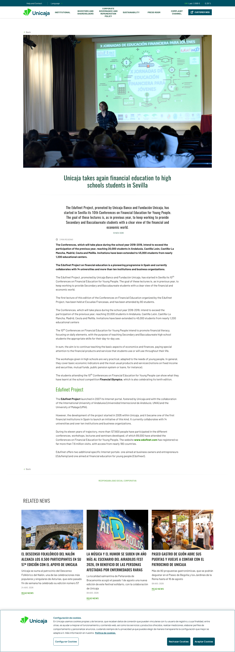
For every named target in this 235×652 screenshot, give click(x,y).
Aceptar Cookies (204, 641)
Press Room (154, 12)
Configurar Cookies (66, 641)
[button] (27, 32)
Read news (27, 593)
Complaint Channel (177, 12)
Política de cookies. (105, 633)
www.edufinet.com (145, 439)
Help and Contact (34, 3)
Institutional (62, 12)
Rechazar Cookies (179, 641)
